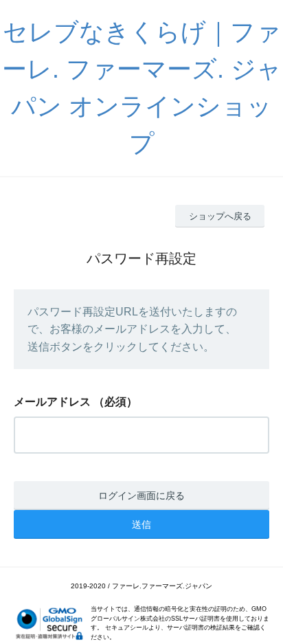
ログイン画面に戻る (141, 495)
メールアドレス (52, 402)
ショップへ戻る (220, 216)
